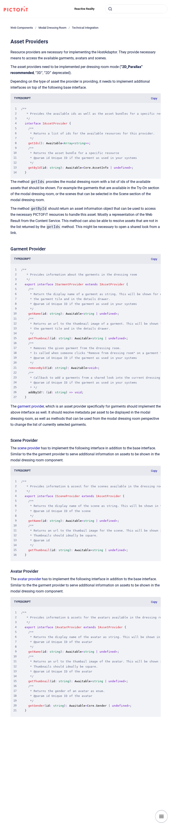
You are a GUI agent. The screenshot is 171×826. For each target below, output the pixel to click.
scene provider (28, 448)
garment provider (30, 406)
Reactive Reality (84, 8)
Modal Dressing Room (52, 27)
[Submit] (110, 8)
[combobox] (136, 9)
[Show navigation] (161, 816)
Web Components (21, 27)
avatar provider (29, 579)
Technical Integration (85, 27)
